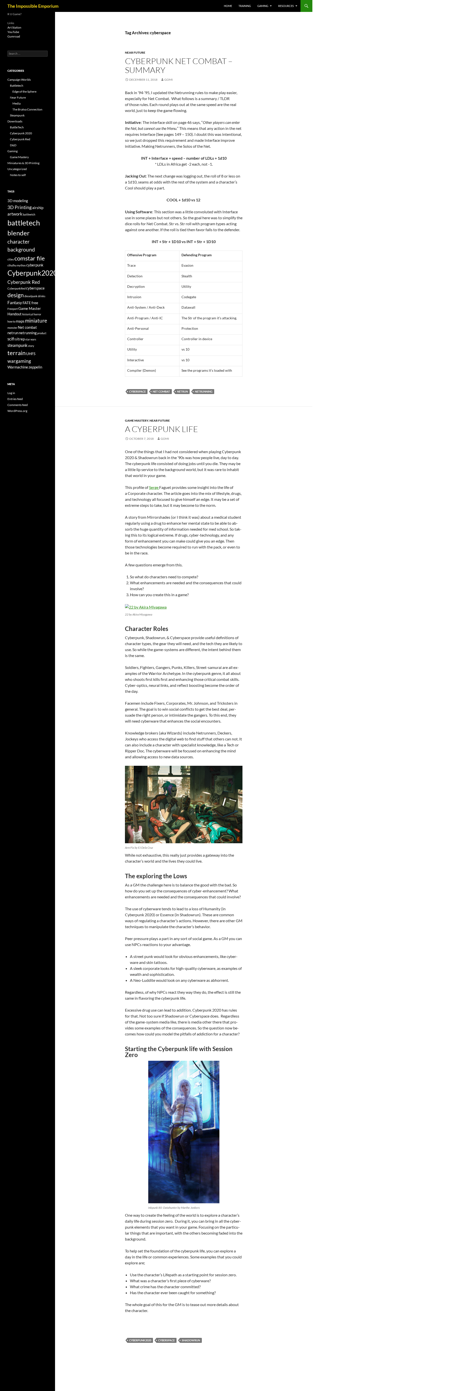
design (15, 295)
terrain (16, 352)
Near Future (135, 52)
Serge (154, 487)
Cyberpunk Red (20, 139)
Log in (11, 393)
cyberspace (137, 391)
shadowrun (191, 1340)
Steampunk (17, 115)
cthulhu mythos (16, 265)
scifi (11, 338)
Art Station (14, 27)
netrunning (203, 391)
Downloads (14, 121)
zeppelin (35, 367)
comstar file (29, 258)
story (31, 345)
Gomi (168, 79)
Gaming (262, 5)
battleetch (29, 214)
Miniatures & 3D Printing (23, 163)
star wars (30, 339)
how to (11, 321)
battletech (23, 222)
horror (37, 314)
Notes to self (18, 175)
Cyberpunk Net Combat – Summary (179, 65)
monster (12, 327)
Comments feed (17, 405)
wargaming (19, 361)
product (41, 333)
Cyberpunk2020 (140, 1340)
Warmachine (17, 367)
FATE (27, 303)
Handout (14, 314)
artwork (14, 214)
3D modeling (17, 201)
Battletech (16, 85)
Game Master (29, 308)
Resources (286, 5)
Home (228, 5)
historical (27, 314)
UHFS (30, 354)
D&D (13, 145)
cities (10, 259)
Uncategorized (17, 169)
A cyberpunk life (161, 429)
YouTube (13, 32)
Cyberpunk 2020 (21, 133)
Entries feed (15, 399)
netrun (182, 391)
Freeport (12, 308)
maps (20, 321)
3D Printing (19, 207)
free (34, 303)
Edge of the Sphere (24, 91)
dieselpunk (30, 296)
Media (16, 103)
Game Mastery (136, 420)
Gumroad (13, 36)
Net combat (161, 391)
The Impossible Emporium (33, 6)
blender (18, 233)
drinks (41, 296)
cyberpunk (34, 265)
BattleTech (17, 127)
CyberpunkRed (16, 288)
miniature (36, 320)
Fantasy (14, 302)
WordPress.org (17, 411)
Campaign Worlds (19, 79)
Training (244, 5)
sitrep (20, 339)
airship (37, 208)
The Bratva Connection (27, 109)
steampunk (17, 345)
